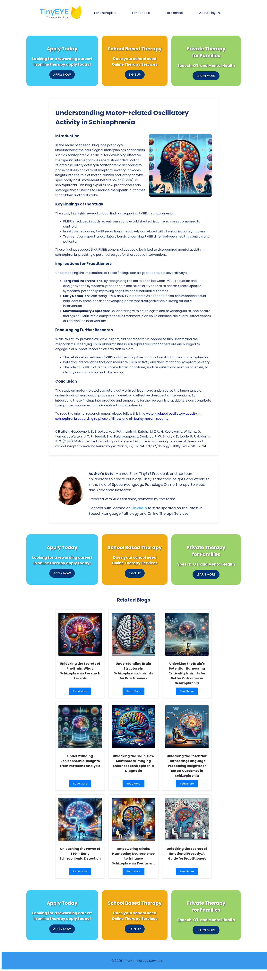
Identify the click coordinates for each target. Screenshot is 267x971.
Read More (82, 692)
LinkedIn (139, 508)
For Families (174, 13)
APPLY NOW (62, 74)
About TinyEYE (210, 13)
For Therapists (105, 13)
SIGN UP (135, 74)
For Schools (141, 13)
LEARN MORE (206, 76)
